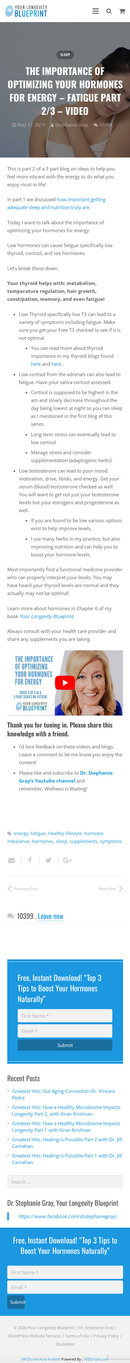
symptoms (111, 841)
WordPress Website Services (34, 1336)
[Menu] (96, 11)
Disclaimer (65, 1344)
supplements (84, 841)
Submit (65, 1045)
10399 (105, 125)
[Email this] (14, 860)
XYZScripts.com (96, 1359)
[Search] (109, 11)
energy (21, 833)
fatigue (38, 833)
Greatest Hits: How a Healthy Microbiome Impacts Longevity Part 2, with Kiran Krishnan (66, 1110)
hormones (42, 841)
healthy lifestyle (65, 833)
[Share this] (30, 860)
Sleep (65, 55)
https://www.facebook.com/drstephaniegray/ (67, 1216)
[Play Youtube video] (65, 683)
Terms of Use (77, 1336)
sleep (61, 841)
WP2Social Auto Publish (40, 1359)
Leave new (50, 916)
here (36, 364)
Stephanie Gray (72, 125)
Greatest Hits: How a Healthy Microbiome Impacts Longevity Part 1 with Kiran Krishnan (66, 1126)
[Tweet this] (49, 860)
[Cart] (122, 11)
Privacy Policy (106, 1336)
